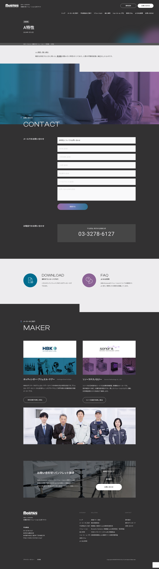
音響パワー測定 (96, 520)
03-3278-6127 (96, 234)
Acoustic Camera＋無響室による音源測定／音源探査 (108, 529)
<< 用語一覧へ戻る (41, 52)
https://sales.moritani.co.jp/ (32, 538)
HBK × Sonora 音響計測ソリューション (33, 44)
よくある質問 (139, 13)
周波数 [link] (59, 56)
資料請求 (128, 5)
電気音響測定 (95, 523)
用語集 (47, 44)
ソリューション (98, 13)
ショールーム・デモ (118, 13)
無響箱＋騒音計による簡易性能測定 (102, 526)
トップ (63, 13)
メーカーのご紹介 (73, 13)
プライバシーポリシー (29, 559)
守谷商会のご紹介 (86, 13)
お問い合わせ (145, 5)
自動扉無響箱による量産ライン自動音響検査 (104, 535)
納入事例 (107, 13)
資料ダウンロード (109, 471)
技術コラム (129, 13)
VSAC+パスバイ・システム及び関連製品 (103, 532)
